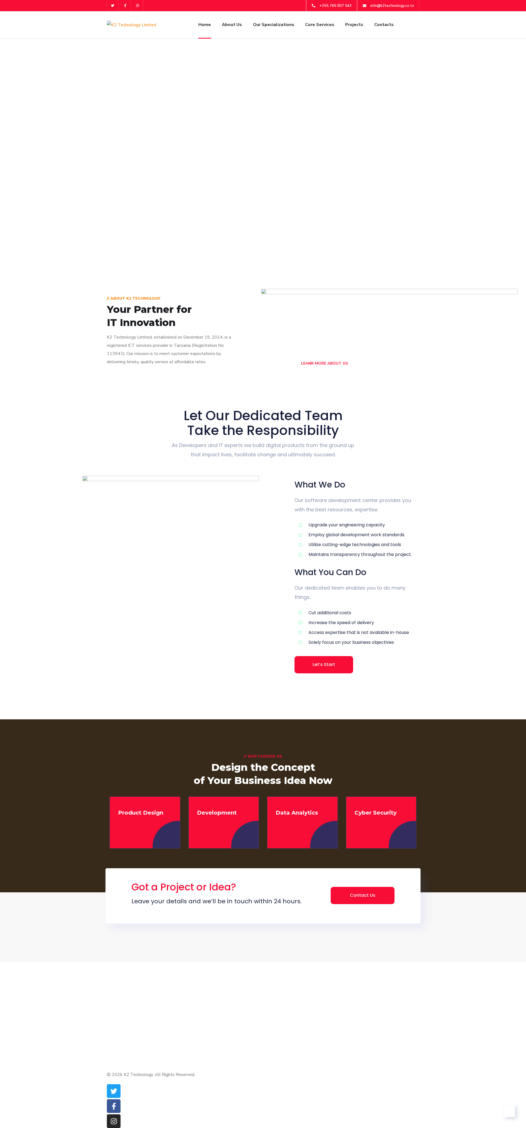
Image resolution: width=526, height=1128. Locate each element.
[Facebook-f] (125, 5)
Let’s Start (324, 664)
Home (204, 25)
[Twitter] (112, 5)
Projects (354, 25)
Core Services (319, 25)
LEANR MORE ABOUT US (324, 363)
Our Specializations (273, 25)
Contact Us (362, 895)
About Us (232, 25)
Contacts (384, 25)
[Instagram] (138, 5)
